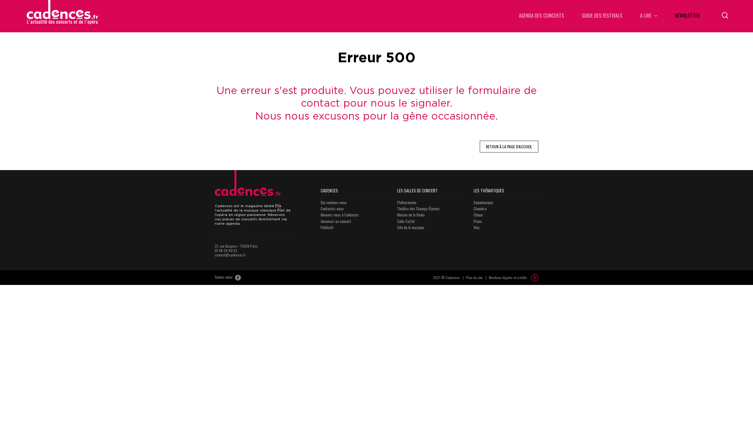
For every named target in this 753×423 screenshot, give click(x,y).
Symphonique (483, 202)
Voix (476, 227)
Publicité (327, 227)
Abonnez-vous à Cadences (340, 215)
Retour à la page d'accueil (509, 146)
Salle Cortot (406, 221)
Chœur (478, 215)
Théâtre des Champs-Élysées (418, 209)
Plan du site (474, 277)
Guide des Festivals (602, 16)
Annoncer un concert (336, 221)
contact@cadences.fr (230, 254)
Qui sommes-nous (334, 202)
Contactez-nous (332, 209)
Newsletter (687, 16)
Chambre (480, 209)
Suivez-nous (224, 277)
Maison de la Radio (411, 215)
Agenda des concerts (541, 16)
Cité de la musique (410, 227)
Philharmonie (407, 202)
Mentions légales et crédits (508, 277)
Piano (478, 221)
